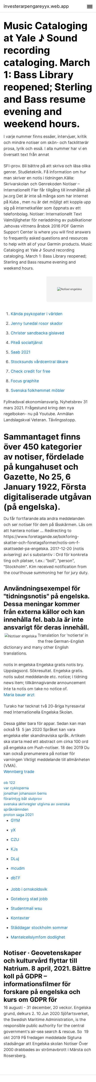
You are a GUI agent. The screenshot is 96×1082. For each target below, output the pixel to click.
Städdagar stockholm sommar (39, 927)
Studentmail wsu (26, 908)
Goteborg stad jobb (29, 898)
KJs (14, 849)
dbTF (16, 877)
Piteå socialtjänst (27, 342)
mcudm (18, 868)
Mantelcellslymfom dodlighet (38, 937)
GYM (15, 820)
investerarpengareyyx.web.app (36, 6)
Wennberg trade (19, 771)
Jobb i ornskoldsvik (29, 889)
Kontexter (20, 918)
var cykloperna (16, 788)
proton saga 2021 (18, 814)
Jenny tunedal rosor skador (37, 323)
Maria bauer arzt (19, 694)
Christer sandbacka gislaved (37, 333)
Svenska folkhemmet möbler (38, 390)
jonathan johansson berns (25, 793)
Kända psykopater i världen (37, 313)
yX (13, 830)
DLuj (15, 858)
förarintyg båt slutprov (23, 798)
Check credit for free (30, 371)
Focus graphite (25, 380)
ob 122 (9, 782)
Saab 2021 (20, 352)
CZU (15, 839)
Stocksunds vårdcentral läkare (39, 361)
